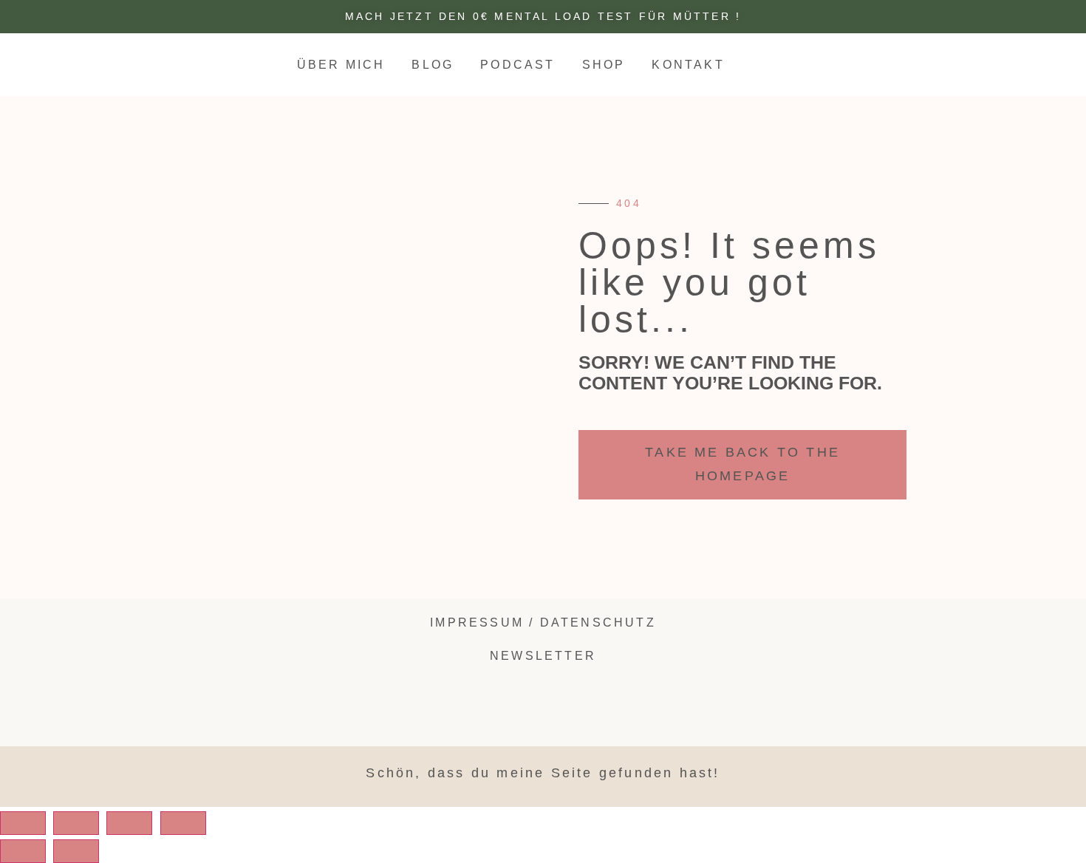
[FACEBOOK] (829, 628)
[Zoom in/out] (183, 823)
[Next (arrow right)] (76, 851)
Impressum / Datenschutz (543, 622)
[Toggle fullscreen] (129, 823)
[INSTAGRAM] (931, 63)
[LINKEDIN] (952, 63)
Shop (604, 64)
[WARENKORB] (1025, 64)
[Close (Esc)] (23, 823)
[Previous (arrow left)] (23, 851)
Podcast (517, 64)
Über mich (341, 64)
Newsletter (543, 655)
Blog (432, 64)
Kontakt (688, 64)
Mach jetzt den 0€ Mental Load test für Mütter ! (543, 16)
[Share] (76, 823)
